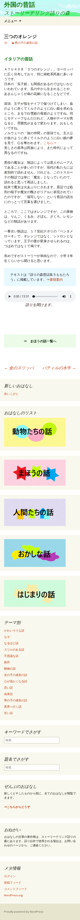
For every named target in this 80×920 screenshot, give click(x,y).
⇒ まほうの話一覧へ (40, 341)
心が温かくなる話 (15, 681)
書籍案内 (56, 279)
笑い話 (8, 713)
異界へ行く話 (12, 706)
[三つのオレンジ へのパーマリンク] (5, 43)
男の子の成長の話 (26, 43)
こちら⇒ (50, 143)
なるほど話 (11, 643)
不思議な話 (11, 656)
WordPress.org (13, 895)
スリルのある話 (14, 649)
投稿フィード (12, 882)
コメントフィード (15, 889)
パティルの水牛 (59, 367)
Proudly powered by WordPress (23, 911)
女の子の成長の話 (15, 675)
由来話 (8, 694)
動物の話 (10, 668)
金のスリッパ (19, 367)
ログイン (10, 876)
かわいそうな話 (14, 630)
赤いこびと (11, 394)
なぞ (7, 637)
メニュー (10, 21)
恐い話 (8, 687)
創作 (7, 662)
